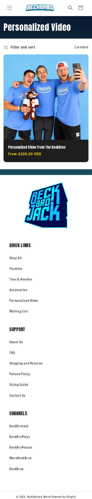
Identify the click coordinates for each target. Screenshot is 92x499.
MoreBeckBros (20, 458)
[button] (9, 8)
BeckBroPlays (19, 436)
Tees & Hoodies (20, 279)
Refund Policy (19, 374)
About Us (16, 342)
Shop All (15, 258)
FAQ (12, 352)
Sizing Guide (18, 384)
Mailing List (18, 311)
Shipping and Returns (25, 363)
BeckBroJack (19, 426)
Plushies (15, 268)
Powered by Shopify (64, 497)
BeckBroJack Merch (39, 497)
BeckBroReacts (20, 447)
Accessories (18, 290)
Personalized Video (23, 300)
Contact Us (17, 395)
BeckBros (16, 469)
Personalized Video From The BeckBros (37, 147)
